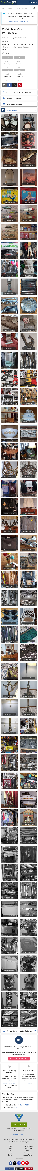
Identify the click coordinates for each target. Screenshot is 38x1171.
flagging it (28, 1083)
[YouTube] (23, 1163)
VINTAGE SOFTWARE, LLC (23, 1128)
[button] (19, 92)
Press (27, 1150)
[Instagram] (19, 1163)
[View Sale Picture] (9, 415)
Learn (10, 1148)
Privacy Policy (27, 1148)
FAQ (10, 1146)
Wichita (15, 1107)
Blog (10, 1153)
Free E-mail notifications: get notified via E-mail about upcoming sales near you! (19, 1141)
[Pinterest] (27, 1163)
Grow (10, 1150)
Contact (10, 1155)
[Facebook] (10, 1163)
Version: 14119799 (19, 1134)
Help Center (27, 1153)
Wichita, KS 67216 (23, 1105)
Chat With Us (20, 1124)
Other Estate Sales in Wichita (19, 21)
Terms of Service (28, 1146)
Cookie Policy (27, 1155)
